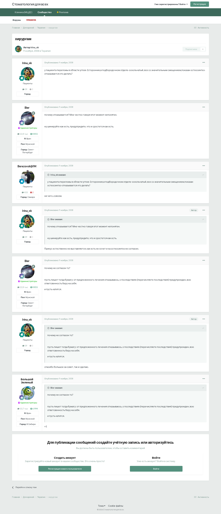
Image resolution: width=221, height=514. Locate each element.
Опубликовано (58, 62)
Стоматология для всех (30, 4)
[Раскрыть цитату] (48, 175)
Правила (31, 20)
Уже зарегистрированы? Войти (170, 4)
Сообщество (44, 12)
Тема (101, 505)
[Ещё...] (204, 62)
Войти (156, 469)
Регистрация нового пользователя (65, 469)
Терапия (46, 50)
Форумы (16, 20)
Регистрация (199, 4)
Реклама (63, 12)
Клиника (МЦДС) (23, 12)
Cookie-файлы (115, 505)
